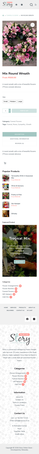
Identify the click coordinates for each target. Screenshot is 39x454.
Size (4, 97)
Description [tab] (19, 134)
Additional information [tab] (19, 139)
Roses (15, 124)
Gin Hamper (15, 204)
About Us (31, 307)
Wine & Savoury (17, 186)
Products (22, 307)
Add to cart (24, 111)
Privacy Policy (20, 405)
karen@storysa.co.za (21, 421)
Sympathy (21, 124)
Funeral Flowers (16, 121)
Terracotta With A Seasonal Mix (22, 177)
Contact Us (20, 310)
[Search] (31, 4)
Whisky (14, 214)
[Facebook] (16, 5)
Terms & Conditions (20, 402)
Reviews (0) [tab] (19, 143)
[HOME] (3, 15)
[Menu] (36, 5)
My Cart (29, 310)
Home (6, 307)
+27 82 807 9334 (21, 418)
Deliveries (10, 310)
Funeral (9, 124)
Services (13, 307)
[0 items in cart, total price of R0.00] (5, 163)
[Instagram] (22, 5)
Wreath (28, 124)
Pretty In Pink (16, 195)
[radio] (5, 101)
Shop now (19, 262)
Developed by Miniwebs (19, 450)
